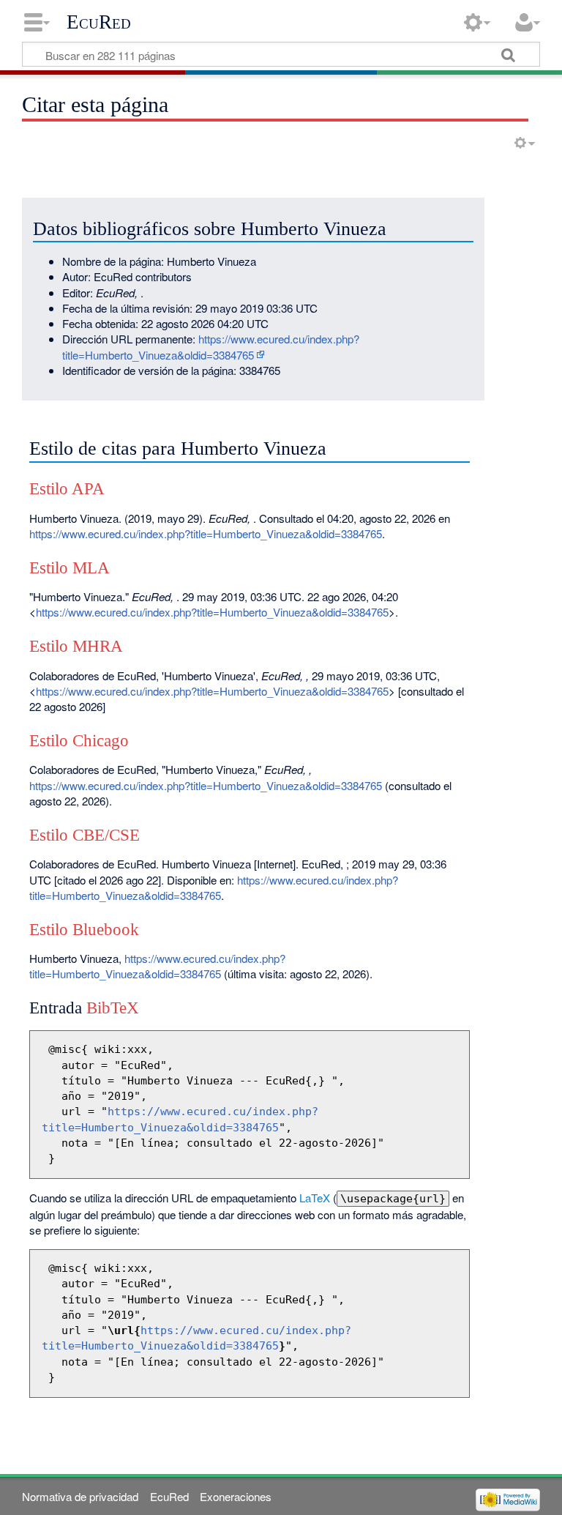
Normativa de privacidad (80, 1496)
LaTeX (314, 1197)
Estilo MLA (69, 568)
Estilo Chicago (79, 741)
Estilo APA (67, 489)
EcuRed (99, 22)
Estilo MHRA (76, 646)
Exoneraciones (235, 1496)
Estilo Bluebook (84, 929)
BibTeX (112, 1008)
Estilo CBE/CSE (84, 835)
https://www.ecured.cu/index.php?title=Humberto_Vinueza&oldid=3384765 (210, 346)
